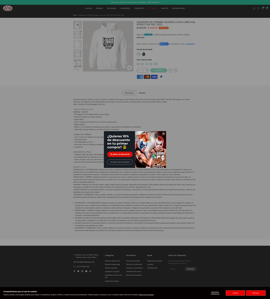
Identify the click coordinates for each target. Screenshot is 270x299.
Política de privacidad (146, 295)
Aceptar (235, 293)
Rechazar (256, 293)
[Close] (163, 133)
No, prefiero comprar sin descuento (120, 162)
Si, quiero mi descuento (120, 154)
